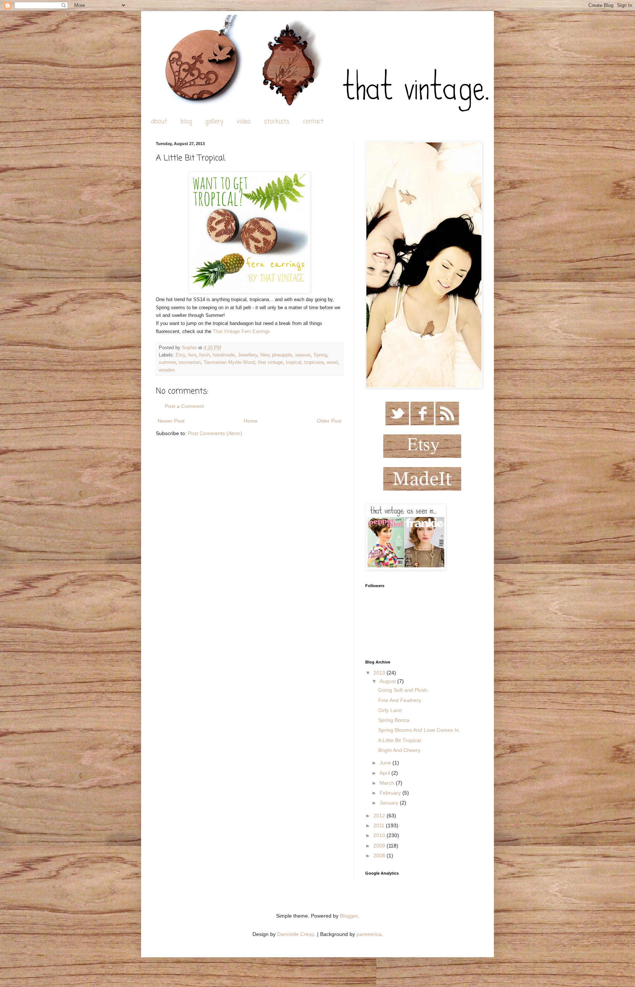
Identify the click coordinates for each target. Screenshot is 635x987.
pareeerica (368, 934)
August (388, 681)
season (303, 355)
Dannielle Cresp (295, 934)
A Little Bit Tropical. (400, 740)
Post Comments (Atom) (215, 433)
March (388, 783)
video (244, 121)
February (391, 793)
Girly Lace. (390, 710)
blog (186, 121)
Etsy (180, 355)
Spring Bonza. (394, 720)
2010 (380, 835)
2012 (380, 815)
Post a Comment (184, 406)
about (159, 121)
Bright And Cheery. (399, 750)
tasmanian (190, 362)
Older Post (329, 421)
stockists (277, 121)
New (264, 355)
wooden (167, 370)
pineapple (282, 355)
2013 (380, 673)
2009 (380, 846)
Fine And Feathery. (400, 700)
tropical (293, 362)
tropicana (314, 362)
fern (192, 355)
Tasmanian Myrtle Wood (229, 362)
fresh (204, 355)
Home (251, 421)
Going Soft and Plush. (403, 690)
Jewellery (247, 355)
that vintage (270, 362)
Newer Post (171, 421)
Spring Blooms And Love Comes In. (419, 730)
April (385, 773)
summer (167, 362)
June (386, 763)
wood (332, 362)
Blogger (349, 916)
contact (313, 121)
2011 (379, 825)
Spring (320, 355)
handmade (224, 355)
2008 (380, 855)
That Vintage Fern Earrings (241, 331)
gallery (214, 121)
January (390, 803)
